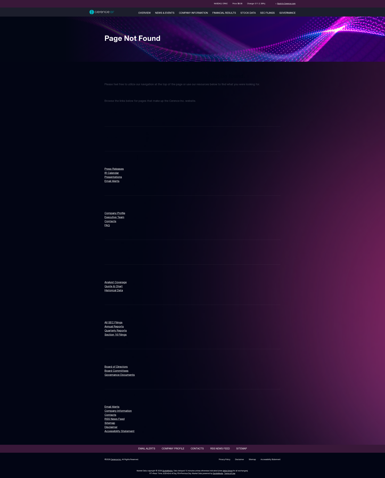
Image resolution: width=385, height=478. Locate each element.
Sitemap (110, 423)
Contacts (110, 221)
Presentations (113, 177)
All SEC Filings (113, 322)
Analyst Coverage (116, 282)
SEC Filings (267, 13)
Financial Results (224, 13)
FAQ (107, 225)
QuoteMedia (167, 471)
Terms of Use (229, 473)
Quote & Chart (114, 286)
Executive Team (114, 217)
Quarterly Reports (116, 331)
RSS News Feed (115, 419)
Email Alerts (112, 181)
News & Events (164, 13)
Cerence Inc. (116, 459)
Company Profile (115, 213)
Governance (287, 13)
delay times (228, 471)
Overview (144, 13)
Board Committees (116, 371)
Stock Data (248, 13)
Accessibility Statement (119, 431)
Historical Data (114, 290)
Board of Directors (116, 367)
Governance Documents (120, 375)
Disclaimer (111, 427)
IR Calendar (112, 173)
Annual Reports (114, 326)
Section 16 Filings (116, 335)
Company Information (193, 13)
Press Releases (114, 169)
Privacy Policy (224, 459)
